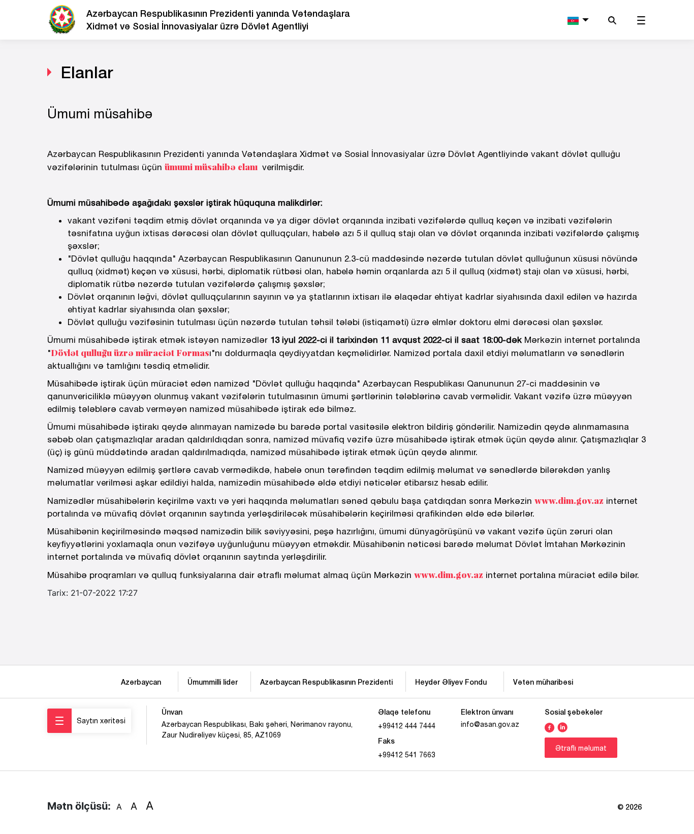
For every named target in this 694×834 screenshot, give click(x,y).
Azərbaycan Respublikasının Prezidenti (326, 682)
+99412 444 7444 (406, 726)
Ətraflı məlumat (581, 748)
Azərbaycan (143, 682)
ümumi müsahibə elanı (211, 167)
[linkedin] (562, 726)
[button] (577, 19)
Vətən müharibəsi (543, 682)
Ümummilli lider (212, 682)
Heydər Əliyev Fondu (453, 682)
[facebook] (550, 726)
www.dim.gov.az (569, 500)
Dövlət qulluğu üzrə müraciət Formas (130, 353)
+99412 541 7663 (406, 755)
